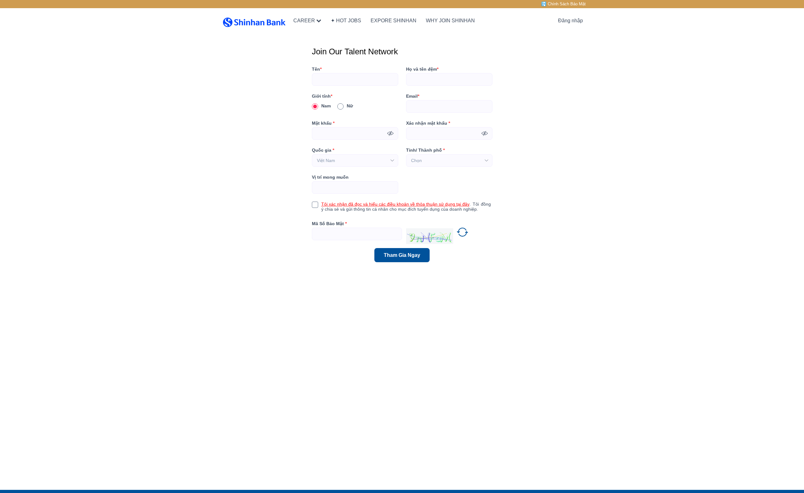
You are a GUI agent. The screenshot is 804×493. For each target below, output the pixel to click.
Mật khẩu (323, 123)
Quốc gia (323, 150)
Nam (326, 105)
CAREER (304, 20)
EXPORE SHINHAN (393, 20)
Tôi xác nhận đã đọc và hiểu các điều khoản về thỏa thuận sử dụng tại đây (395, 204)
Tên (317, 69)
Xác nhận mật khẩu (428, 123)
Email (412, 96)
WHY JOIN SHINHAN (450, 20)
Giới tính (322, 96)
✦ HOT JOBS (346, 20)
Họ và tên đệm (422, 69)
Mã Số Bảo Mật (329, 223)
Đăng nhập (570, 20)
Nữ (350, 105)
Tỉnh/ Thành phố (425, 150)
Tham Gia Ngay (402, 255)
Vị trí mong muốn (330, 177)
